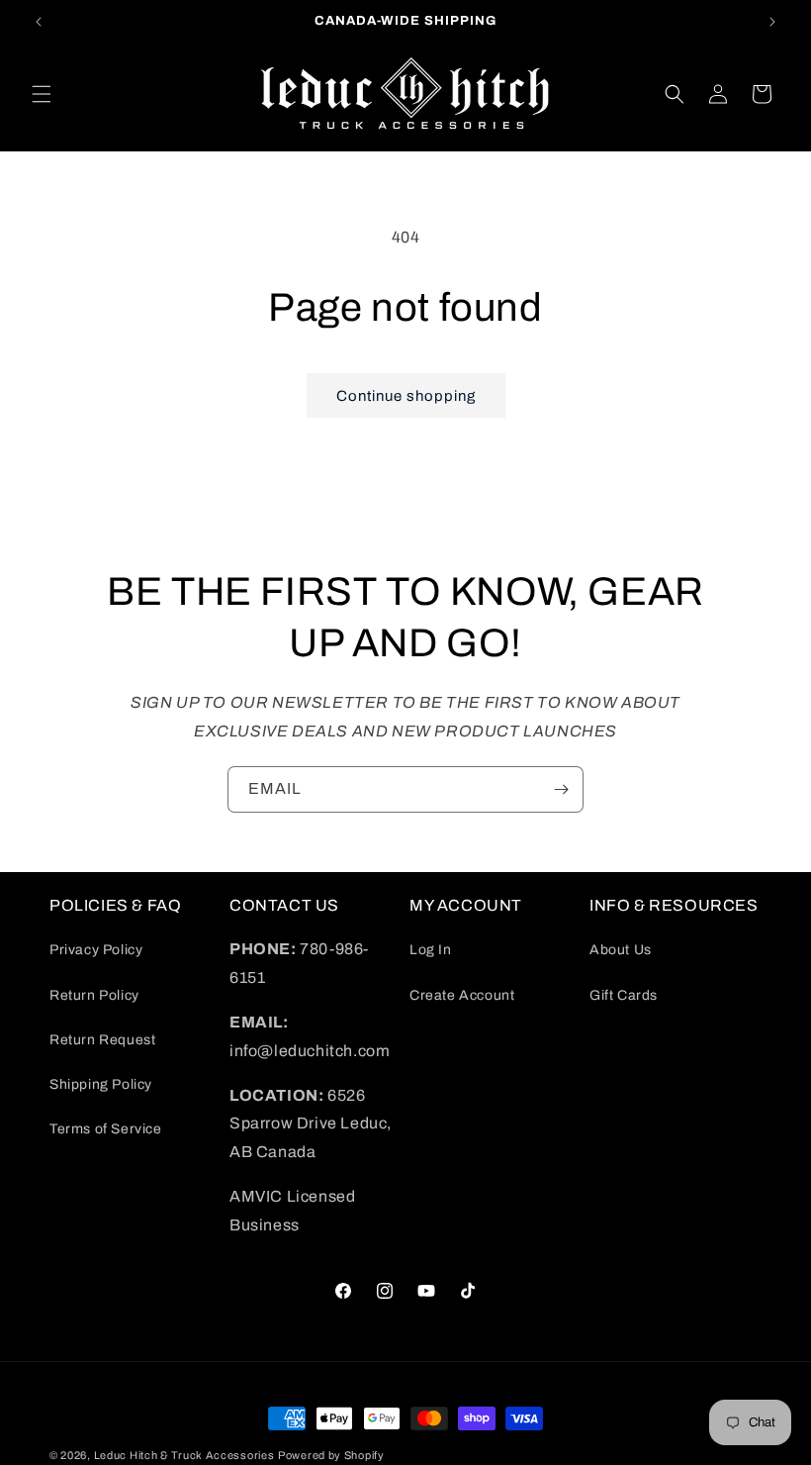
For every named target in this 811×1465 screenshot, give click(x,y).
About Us (620, 949)
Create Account (461, 995)
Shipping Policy (100, 1084)
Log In (430, 949)
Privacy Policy (95, 949)
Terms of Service (105, 1129)
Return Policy (94, 995)
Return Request (102, 1039)
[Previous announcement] (38, 22)
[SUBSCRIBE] (561, 789)
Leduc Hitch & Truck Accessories (184, 1455)
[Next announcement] (772, 22)
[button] (41, 94)
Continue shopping (406, 396)
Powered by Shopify (331, 1455)
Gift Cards (623, 995)
